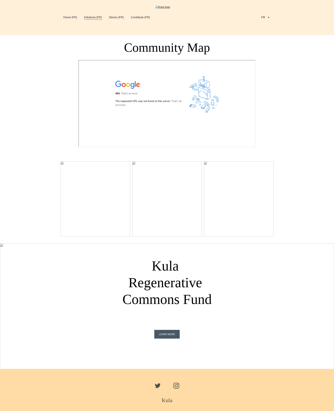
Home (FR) (70, 17)
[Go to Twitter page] (159, 386)
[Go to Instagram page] (176, 386)
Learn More (167, 334)
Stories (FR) (116, 17)
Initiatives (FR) (93, 17)
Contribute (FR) (140, 17)
